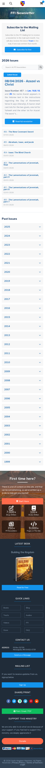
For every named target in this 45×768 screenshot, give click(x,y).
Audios (29, 615)
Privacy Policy (18, 762)
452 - (21, 177)
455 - (19, 143)
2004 (7, 416)
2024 (7, 235)
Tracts (6, 615)
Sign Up (22, 685)
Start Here (23, 501)
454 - (17, 154)
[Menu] (3, 3)
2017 (7, 299)
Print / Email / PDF (23, 711)
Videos (6, 622)
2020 (7, 272)
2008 (7, 380)
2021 (7, 263)
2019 (7, 281)
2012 (7, 344)
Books (6, 607)
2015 (7, 317)
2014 (7, 326)
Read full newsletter (24, 121)
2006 (7, 398)
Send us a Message (22, 655)
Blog (28, 607)
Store (5, 630)
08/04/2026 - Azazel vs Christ (22, 83)
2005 (7, 407)
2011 (7, 353)
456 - (18, 133)
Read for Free (22, 587)
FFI (27, 622)
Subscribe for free (23, 49)
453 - (21, 165)
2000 (7, 452)
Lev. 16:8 (31, 90)
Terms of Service (34, 762)
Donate (22, 741)
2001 (7, 443)
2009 (7, 371)
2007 (7, 389)
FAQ (28, 630)
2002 (7, 434)
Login (22, 764)
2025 (7, 226)
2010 (7, 362)
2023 (7, 244)
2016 (7, 308)
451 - (21, 190)
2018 (7, 290)
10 (38, 90)
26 (10, 94)
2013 (7, 335)
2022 (7, 254)
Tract (30, 41)
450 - (21, 202)
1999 (7, 461)
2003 (7, 425)
